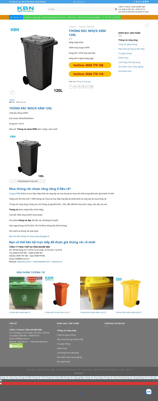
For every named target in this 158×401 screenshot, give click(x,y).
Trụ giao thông (125, 53)
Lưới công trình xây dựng (129, 62)
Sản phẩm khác (125, 71)
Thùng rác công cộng (32, 17)
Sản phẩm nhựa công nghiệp (89, 17)
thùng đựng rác (125, 377)
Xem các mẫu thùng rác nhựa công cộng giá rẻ (29, 236)
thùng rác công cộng (9, 377)
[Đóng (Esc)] (2, 387)
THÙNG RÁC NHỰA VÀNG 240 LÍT (129, 312)
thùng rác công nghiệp (74, 377)
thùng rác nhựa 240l (54, 377)
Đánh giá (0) (21, 102)
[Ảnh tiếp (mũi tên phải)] (9, 397)
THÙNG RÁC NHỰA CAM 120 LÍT (57, 312)
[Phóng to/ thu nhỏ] (9, 387)
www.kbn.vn (57, 261)
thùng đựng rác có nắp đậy (145, 377)
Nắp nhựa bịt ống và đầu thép (54, 17)
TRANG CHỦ (17, 17)
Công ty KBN (14, 193)
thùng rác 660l (25, 377)
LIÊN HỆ (116, 17)
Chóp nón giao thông (127, 44)
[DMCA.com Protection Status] (16, 345)
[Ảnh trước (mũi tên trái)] (2, 397)
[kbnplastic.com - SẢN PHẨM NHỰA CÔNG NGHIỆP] (26, 9)
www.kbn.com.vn (24, 261)
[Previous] (9, 297)
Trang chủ (72, 26)
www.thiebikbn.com (41, 261)
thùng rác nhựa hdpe (94, 377)
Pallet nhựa (71, 17)
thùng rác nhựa (111, 377)
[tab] (11, 102)
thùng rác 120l (38, 377)
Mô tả (11, 102)
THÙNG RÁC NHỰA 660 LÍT (19, 312)
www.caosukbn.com (39, 341)
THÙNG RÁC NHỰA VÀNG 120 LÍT (93, 312)
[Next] (148, 297)
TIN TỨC (107, 17)
